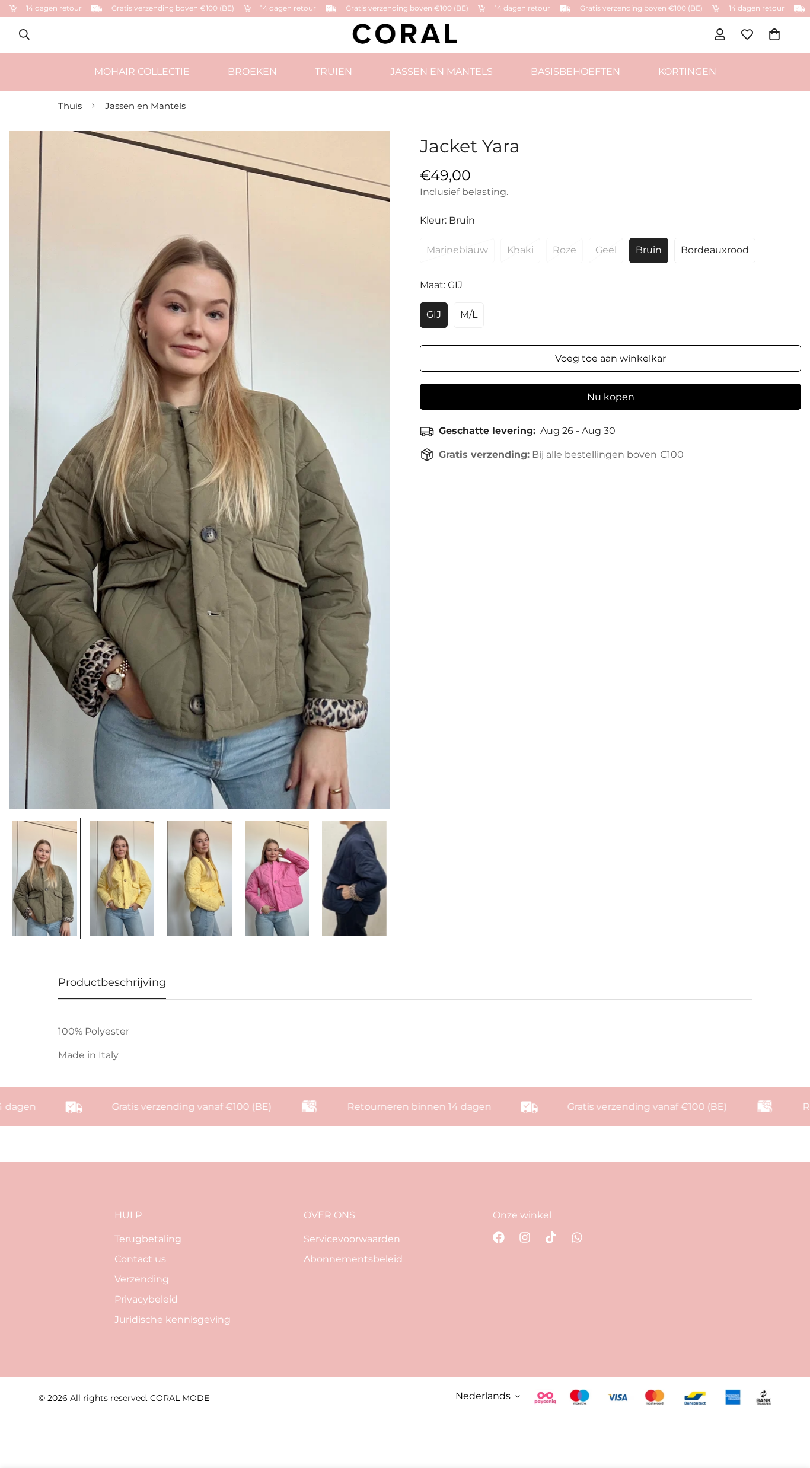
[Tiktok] (551, 1237)
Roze (564, 250)
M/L (468, 314)
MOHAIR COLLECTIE (142, 70)
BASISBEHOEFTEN (575, 70)
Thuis (70, 105)
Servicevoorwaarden (352, 1238)
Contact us (140, 1259)
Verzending (141, 1279)
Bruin (649, 250)
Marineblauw (457, 250)
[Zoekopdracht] (24, 34)
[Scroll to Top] (787, 1403)
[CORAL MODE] (405, 35)
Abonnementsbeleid (353, 1259)
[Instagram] (525, 1237)
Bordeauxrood (715, 250)
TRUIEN (333, 70)
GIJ (433, 314)
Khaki (520, 250)
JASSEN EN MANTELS (441, 70)
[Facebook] (499, 1237)
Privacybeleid (146, 1299)
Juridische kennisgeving (172, 1319)
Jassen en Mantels (145, 105)
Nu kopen (610, 397)
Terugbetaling (147, 1238)
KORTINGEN (687, 70)
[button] (774, 34)
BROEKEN (252, 70)
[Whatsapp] (577, 1237)
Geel (606, 250)
